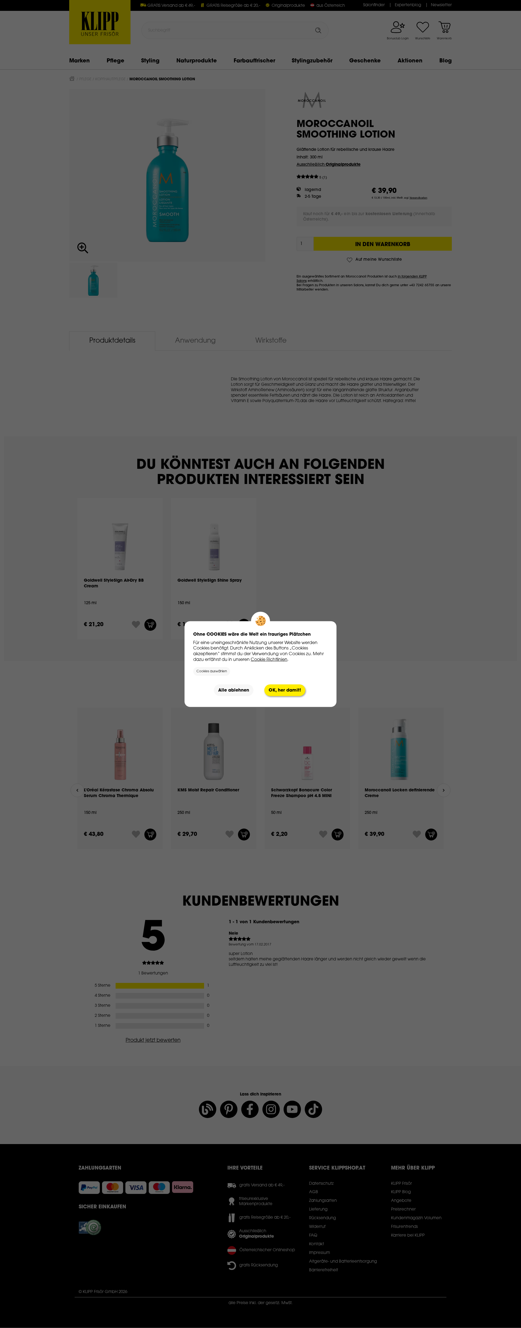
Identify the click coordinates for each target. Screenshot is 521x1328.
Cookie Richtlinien (269, 659)
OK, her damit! (285, 690)
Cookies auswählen (211, 671)
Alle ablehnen (233, 690)
